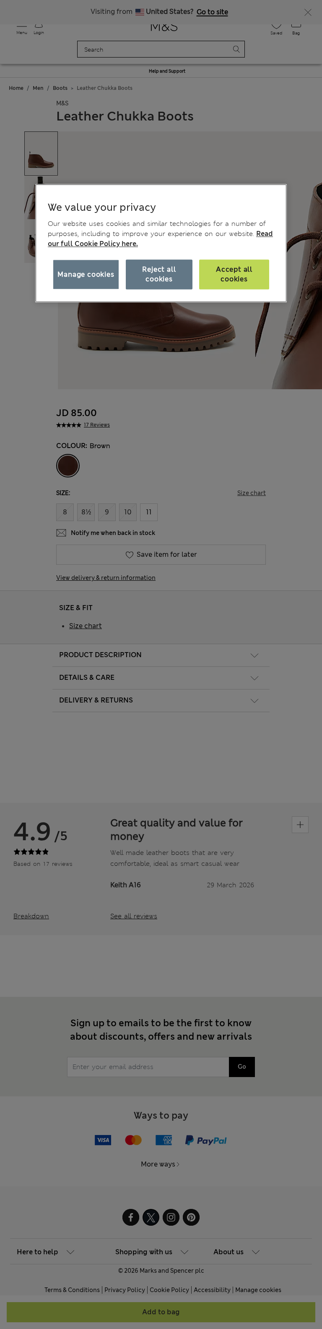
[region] (161, 243)
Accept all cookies (234, 274)
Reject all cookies (159, 274)
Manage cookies (85, 274)
